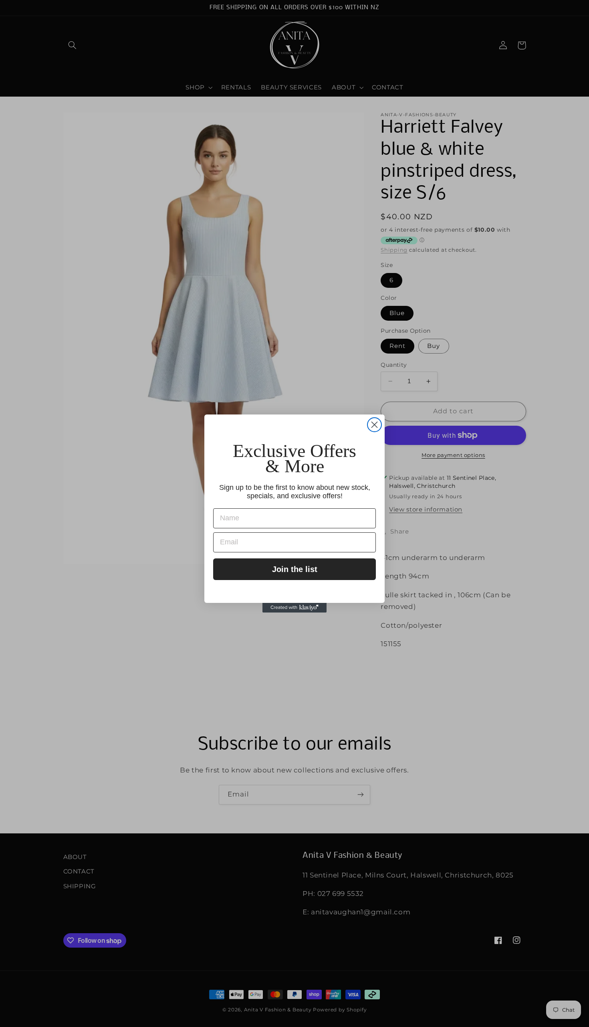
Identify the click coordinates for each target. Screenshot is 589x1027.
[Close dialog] (374, 425)
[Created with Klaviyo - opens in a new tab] (294, 608)
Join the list (294, 569)
